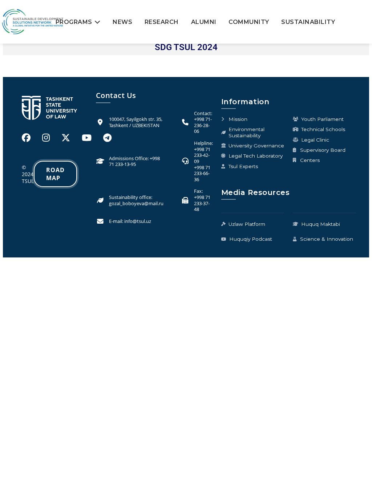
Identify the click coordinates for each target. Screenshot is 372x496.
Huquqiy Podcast (250, 239)
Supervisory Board (322, 150)
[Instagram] (46, 137)
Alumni (204, 22)
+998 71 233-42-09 (202, 155)
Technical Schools (323, 129)
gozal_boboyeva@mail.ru (136, 203)
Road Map (55, 174)
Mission (238, 119)
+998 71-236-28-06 (203, 125)
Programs (74, 22)
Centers (310, 160)
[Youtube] (87, 137)
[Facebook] (26, 137)
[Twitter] (65, 137)
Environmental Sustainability (246, 132)
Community (249, 22)
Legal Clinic (315, 140)
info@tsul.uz (137, 221)
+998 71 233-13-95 (134, 161)
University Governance (256, 146)
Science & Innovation (326, 239)
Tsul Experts (243, 166)
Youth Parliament (322, 119)
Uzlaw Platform (247, 224)
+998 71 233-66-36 (202, 173)
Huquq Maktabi (320, 224)
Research (162, 22)
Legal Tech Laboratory (256, 156)
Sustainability (308, 22)
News (122, 22)
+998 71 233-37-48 (202, 203)
